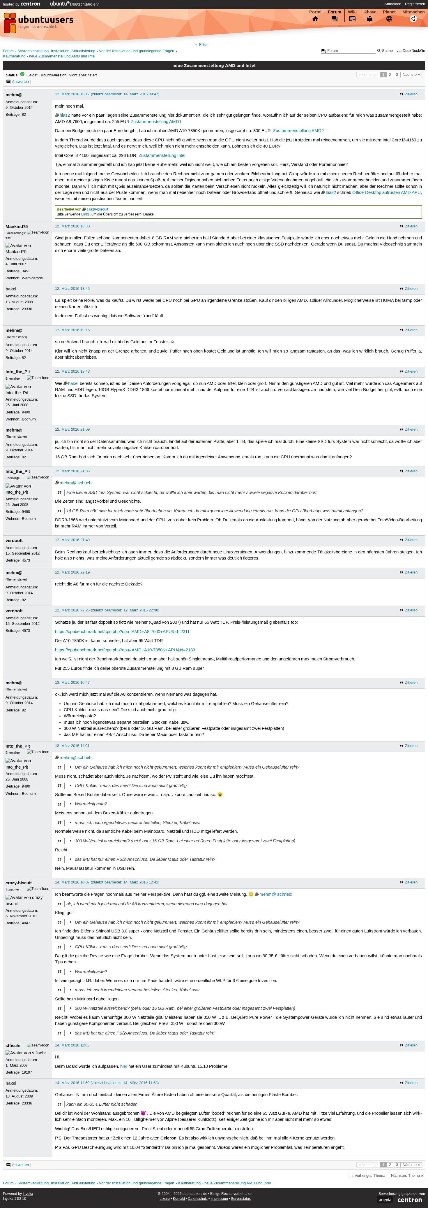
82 (24, 114)
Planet (389, 12)
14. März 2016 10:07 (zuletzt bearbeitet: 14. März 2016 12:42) (107, 882)
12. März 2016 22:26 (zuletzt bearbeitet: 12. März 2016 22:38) (107, 610)
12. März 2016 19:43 (72, 371)
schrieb (84, 483)
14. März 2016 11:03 (72, 1045)
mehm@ (14, 95)
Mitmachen (413, 12)
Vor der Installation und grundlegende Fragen (136, 51)
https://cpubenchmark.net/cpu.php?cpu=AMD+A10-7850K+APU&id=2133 (125, 650)
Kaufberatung (14, 56)
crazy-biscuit (97, 209)
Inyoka (28, 1194)
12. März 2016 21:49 (72, 540)
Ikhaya (369, 12)
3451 (26, 271)
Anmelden (392, 4)
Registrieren (415, 4)
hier (123, 1066)
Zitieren (411, 94)
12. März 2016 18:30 (72, 226)
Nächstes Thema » (407, 1175)
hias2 (65, 115)
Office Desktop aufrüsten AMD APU (386, 192)
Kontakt (179, 1199)
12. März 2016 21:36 (72, 471)
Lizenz (165, 1199)
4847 (26, 923)
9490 (26, 412)
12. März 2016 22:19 (72, 572)
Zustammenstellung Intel (162, 155)
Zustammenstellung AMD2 (298, 131)
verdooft (14, 540)
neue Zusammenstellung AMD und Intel (62, 56)
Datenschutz (198, 1199)
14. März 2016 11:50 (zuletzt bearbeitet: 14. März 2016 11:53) (107, 1083)
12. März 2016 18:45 (72, 288)
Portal (315, 12)
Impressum (219, 1199)
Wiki (352, 12)
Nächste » (411, 74)
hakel (11, 289)
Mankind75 (17, 226)
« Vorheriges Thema (368, 1175)
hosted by (12, 4)
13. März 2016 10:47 (72, 682)
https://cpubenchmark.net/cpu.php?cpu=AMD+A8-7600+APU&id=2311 (122, 631)
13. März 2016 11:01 (72, 746)
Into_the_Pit (18, 372)
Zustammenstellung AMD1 (156, 122)
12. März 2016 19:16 (72, 330)
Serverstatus (241, 1199)
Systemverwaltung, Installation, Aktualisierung (56, 51)
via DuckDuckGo (411, 51)
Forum (334, 12)
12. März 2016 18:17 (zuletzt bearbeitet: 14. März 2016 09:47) (107, 94)
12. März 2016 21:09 (72, 429)
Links (85, 214)
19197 (27, 1072)
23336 (27, 309)
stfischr (13, 1046)
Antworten (20, 81)
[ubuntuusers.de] (39, 25)
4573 (26, 560)
